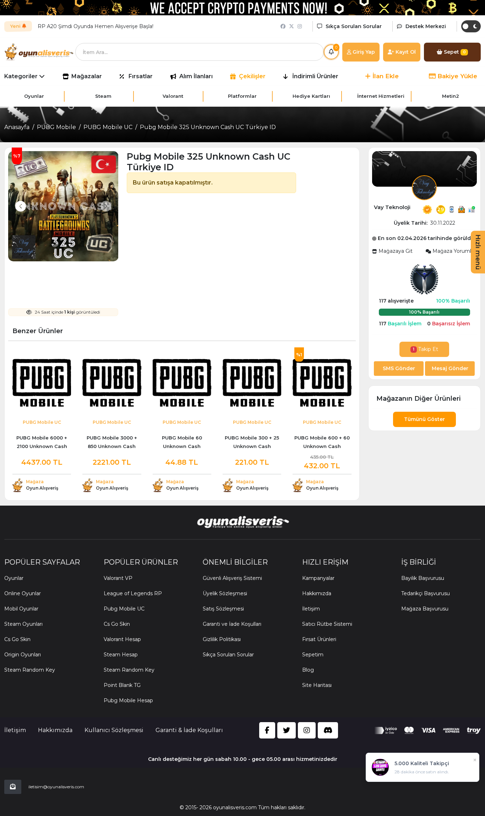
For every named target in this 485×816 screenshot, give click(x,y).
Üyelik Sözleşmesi (225, 593)
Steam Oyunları (23, 624)
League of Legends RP (133, 593)
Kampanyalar (318, 578)
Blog (308, 670)
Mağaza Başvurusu (424, 609)
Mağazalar (86, 76)
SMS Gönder (399, 368)
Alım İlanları (196, 76)
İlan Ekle (385, 76)
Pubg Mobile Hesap (128, 700)
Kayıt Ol (405, 52)
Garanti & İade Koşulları (189, 730)
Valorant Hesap (122, 639)
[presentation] (20, 206)
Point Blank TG (122, 685)
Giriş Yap (363, 52)
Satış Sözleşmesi (223, 609)
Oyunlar (13, 578)
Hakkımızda (316, 593)
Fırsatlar (141, 76)
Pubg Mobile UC (124, 609)
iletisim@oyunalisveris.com (56, 786)
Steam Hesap (121, 654)
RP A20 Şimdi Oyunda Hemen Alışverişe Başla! (95, 26)
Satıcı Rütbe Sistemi (327, 624)
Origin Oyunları (22, 654)
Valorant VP (118, 578)
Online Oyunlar (22, 593)
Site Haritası (317, 685)
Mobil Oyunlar (21, 609)
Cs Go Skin (17, 639)
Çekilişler (252, 76)
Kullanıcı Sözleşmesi (114, 730)
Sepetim (312, 654)
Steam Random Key (29, 670)
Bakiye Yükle (456, 76)
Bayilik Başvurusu (422, 578)
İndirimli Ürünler (315, 76)
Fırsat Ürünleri (319, 639)
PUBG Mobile (56, 127)
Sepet (454, 52)
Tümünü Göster (424, 419)
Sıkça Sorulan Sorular (228, 654)
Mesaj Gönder (450, 368)
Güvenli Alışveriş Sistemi (232, 578)
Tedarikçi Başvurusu (425, 593)
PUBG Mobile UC (107, 127)
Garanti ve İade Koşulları (232, 624)
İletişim (311, 609)
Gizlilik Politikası (222, 639)
